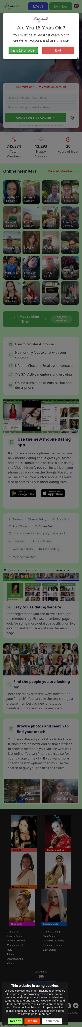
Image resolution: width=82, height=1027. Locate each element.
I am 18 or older (23, 50)
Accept (15, 1021)
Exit (58, 50)
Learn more (52, 1021)
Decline (32, 1021)
